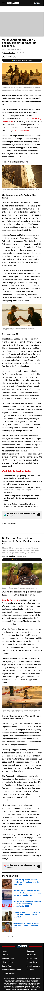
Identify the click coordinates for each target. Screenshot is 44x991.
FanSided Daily (8, 958)
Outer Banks (12, 523)
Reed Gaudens (9, 53)
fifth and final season (20, 131)
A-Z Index (30, 970)
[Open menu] (3, 3)
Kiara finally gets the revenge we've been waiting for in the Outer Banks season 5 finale (21, 498)
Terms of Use (32, 962)
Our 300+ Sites (32, 955)
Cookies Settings (8, 973)
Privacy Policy (7, 962)
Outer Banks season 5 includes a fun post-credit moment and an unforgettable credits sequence (22, 489)
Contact (5, 955)
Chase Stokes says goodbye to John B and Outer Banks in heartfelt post (21, 477)
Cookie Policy (7, 966)
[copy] (14, 56)
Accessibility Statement (11, 970)
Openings (30, 951)
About (4, 951)
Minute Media (11, 978)
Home (4, 523)
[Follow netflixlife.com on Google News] (38, 514)
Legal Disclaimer (33, 966)
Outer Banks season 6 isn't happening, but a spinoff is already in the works (22, 483)
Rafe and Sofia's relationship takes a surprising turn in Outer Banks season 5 (20, 505)
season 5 (11, 600)
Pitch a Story (32, 958)
